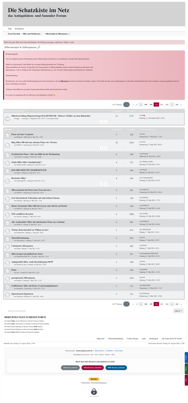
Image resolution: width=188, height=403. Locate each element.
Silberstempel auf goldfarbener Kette (27, 253)
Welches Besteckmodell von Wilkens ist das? (30, 229)
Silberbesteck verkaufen (93, 367)
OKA (96, 354)
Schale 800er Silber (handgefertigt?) (26, 162)
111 (161, 104)
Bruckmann (85, 354)
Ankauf (186, 369)
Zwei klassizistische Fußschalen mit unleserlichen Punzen (35, 197)
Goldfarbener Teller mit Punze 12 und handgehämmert (34, 285)
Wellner (101, 354)
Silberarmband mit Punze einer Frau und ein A (31, 189)
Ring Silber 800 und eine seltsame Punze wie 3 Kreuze (34, 142)
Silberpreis (64, 81)
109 (151, 104)
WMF (113, 354)
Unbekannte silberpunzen (22, 245)
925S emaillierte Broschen (22, 213)
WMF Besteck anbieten (116, 367)
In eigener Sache (53, 118)
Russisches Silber (18, 178)
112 (167, 104)
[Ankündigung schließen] (183, 41)
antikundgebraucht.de (84, 351)
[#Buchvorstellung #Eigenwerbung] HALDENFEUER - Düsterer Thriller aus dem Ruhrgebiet (50, 115)
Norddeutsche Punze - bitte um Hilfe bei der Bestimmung (35, 154)
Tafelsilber (109, 351)
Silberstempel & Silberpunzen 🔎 (22, 47)
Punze (14, 269)
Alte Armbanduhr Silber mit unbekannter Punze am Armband (37, 221)
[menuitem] (8, 28)
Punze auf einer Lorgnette (22, 134)
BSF (92, 354)
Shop (186, 380)
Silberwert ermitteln (70, 367)
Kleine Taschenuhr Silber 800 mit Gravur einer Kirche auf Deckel (39, 205)
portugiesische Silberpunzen (23, 277)
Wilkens (107, 354)
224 (176, 104)
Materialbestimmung (20, 237)
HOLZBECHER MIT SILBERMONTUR (28, 170)
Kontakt (186, 357)
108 (145, 104)
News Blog (119, 351)
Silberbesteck (99, 351)
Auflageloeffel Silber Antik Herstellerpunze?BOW (32, 261)
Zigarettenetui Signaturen (22, 293)
